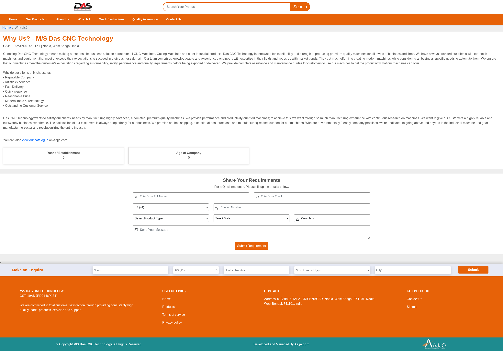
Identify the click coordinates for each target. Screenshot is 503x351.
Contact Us (174, 19)
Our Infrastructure (111, 19)
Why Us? (84, 19)
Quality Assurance (145, 19)
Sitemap (412, 306)
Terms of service (173, 314)
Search (300, 6)
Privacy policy (172, 322)
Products (168, 306)
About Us (62, 19)
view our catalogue (35, 140)
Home (13, 19)
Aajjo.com (301, 344)
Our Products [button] (35, 19)
